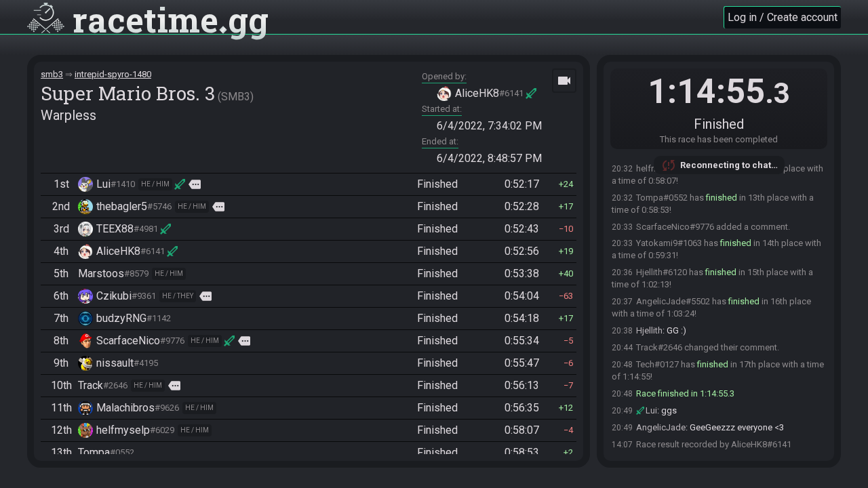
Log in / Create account (782, 17)
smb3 (52, 74)
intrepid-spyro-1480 (113, 74)
